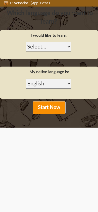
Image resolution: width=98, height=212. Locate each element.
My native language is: (49, 72)
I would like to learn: (49, 35)
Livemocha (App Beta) (29, 3)
